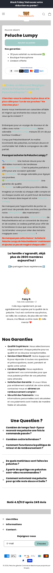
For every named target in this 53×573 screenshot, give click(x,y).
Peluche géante (15, 565)
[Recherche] (44, 14)
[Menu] (3, 14)
